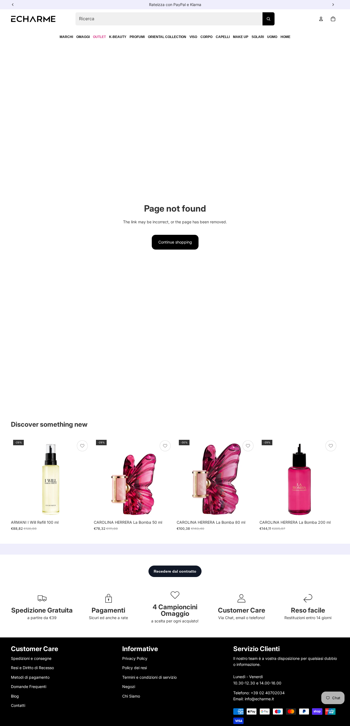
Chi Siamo (131, 695)
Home (285, 37)
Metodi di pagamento (30, 677)
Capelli (223, 37)
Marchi (66, 37)
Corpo (206, 37)
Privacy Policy (134, 658)
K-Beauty (117, 37)
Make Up (240, 37)
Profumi (137, 37)
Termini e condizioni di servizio (149, 677)
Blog (15, 695)
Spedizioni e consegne (31, 658)
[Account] (321, 19)
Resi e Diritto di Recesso (32, 667)
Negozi (128, 686)
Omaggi (83, 37)
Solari (258, 37)
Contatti (18, 705)
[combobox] (175, 18)
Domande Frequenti (28, 686)
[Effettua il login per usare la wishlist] (82, 445)
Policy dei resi (134, 667)
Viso (193, 37)
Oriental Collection (167, 37)
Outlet (99, 37)
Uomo (272, 37)
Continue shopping (175, 242)
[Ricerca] (268, 18)
